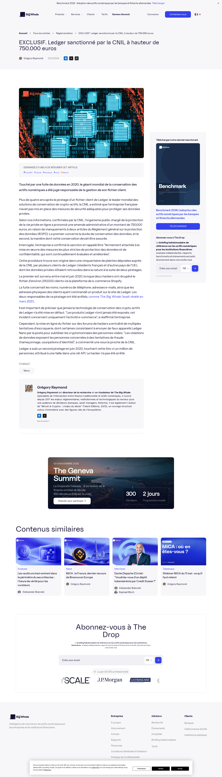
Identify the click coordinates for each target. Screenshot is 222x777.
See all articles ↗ (43, 421)
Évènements (158, 728)
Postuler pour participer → (72, 501)
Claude (38, 173)
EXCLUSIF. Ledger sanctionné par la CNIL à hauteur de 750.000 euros (116, 33)
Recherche (157, 722)
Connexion (153, 14)
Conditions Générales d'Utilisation (129, 751)
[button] (60, 14)
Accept (180, 769)
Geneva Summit (121, 14)
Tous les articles (41, 33)
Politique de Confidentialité (125, 757)
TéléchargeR (178, 226)
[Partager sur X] (71, 58)
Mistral (65, 173)
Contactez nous (178, 14)
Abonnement (118, 728)
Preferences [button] (47, 770)
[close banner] (218, 3)
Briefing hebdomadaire (163, 739)
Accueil (23, 33)
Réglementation (64, 33)
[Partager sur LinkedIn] (66, 58)
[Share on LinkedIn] (39, 416)
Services (75, 14)
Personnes (116, 745)
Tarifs (104, 14)
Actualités (156, 734)
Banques (189, 723)
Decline (160, 769)
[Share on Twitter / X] (45, 416)
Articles (115, 734)
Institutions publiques (195, 735)
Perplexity (48, 173)
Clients (90, 14)
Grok (57, 173)
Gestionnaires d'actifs (195, 729)
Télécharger (158, 3)
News (27, 371)
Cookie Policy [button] (95, 767)
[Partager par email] (77, 58)
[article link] (38, 567)
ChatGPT (28, 173)
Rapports (116, 739)
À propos (116, 722)
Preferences (141, 769)
